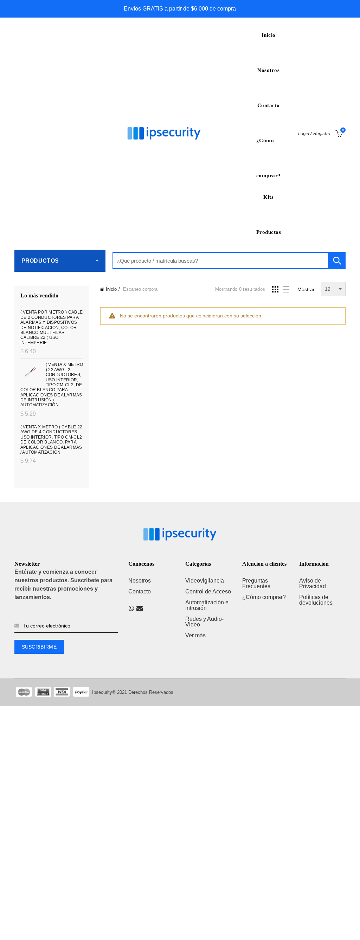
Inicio (269, 35)
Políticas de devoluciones (316, 600)
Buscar (337, 260)
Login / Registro (314, 133)
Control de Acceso (208, 591)
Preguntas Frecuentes (256, 583)
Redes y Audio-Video (204, 621)
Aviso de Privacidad (312, 583)
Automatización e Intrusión (207, 605)
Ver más (195, 635)
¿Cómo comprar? (268, 148)
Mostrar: (306, 289)
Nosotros (268, 70)
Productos (268, 232)
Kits (268, 197)
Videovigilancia (204, 581)
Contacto (268, 105)
